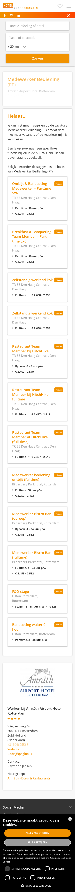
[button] (60, 6)
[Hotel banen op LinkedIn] (18, 15)
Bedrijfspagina (18, 754)
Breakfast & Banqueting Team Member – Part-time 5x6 (31, 236)
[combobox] (17, 46)
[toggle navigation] (69, 6)
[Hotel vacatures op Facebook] (4, 15)
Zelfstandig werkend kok (32, 279)
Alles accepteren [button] (37, 833)
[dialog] (37, 853)
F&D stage (20, 591)
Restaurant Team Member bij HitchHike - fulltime (31, 394)
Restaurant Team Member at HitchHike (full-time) (30, 437)
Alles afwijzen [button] (38, 842)
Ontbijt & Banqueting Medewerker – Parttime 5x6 (31, 188)
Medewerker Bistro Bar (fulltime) (31, 555)
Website (13, 749)
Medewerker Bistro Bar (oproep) (31, 516)
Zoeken (37, 58)
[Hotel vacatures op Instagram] (11, 15)
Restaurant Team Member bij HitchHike (30, 348)
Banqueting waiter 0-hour (29, 626)
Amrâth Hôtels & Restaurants (29, 778)
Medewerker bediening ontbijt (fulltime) (31, 477)
